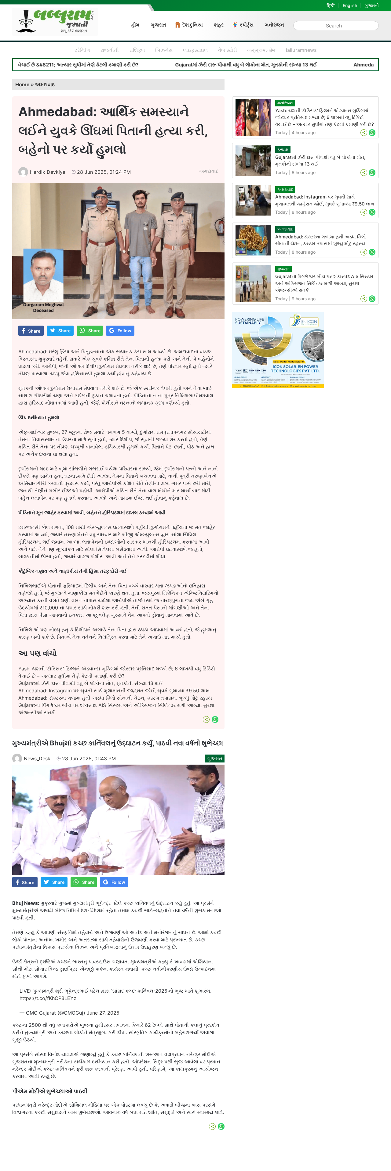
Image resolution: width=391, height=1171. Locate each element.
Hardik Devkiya (47, 172)
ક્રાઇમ (282, 149)
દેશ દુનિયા (192, 25)
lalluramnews (301, 50)
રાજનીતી (109, 50)
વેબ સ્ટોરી (227, 50)
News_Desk (37, 758)
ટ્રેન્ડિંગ (82, 50)
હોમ (135, 25)
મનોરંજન (274, 25)
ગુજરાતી (372, 5)
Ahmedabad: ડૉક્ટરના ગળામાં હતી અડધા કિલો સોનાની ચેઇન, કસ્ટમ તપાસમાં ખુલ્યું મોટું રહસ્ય (115, 698)
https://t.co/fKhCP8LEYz (48, 998)
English (350, 5)
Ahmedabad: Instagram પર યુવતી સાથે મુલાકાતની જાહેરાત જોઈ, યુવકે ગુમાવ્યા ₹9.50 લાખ (114, 690)
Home (22, 84)
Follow (124, 330)
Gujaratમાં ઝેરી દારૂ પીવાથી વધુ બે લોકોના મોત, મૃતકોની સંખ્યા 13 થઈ (208, 65)
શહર (219, 25)
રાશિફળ (137, 50)
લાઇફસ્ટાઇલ (195, 50)
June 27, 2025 (103, 1013)
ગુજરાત (158, 25)
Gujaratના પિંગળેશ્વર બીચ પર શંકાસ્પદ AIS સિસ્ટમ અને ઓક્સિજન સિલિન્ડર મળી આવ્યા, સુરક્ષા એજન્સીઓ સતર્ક (324, 283)
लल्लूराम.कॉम (261, 50)
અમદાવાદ (45, 84)
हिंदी (331, 5)
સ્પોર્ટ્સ (247, 25)
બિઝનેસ (164, 50)
